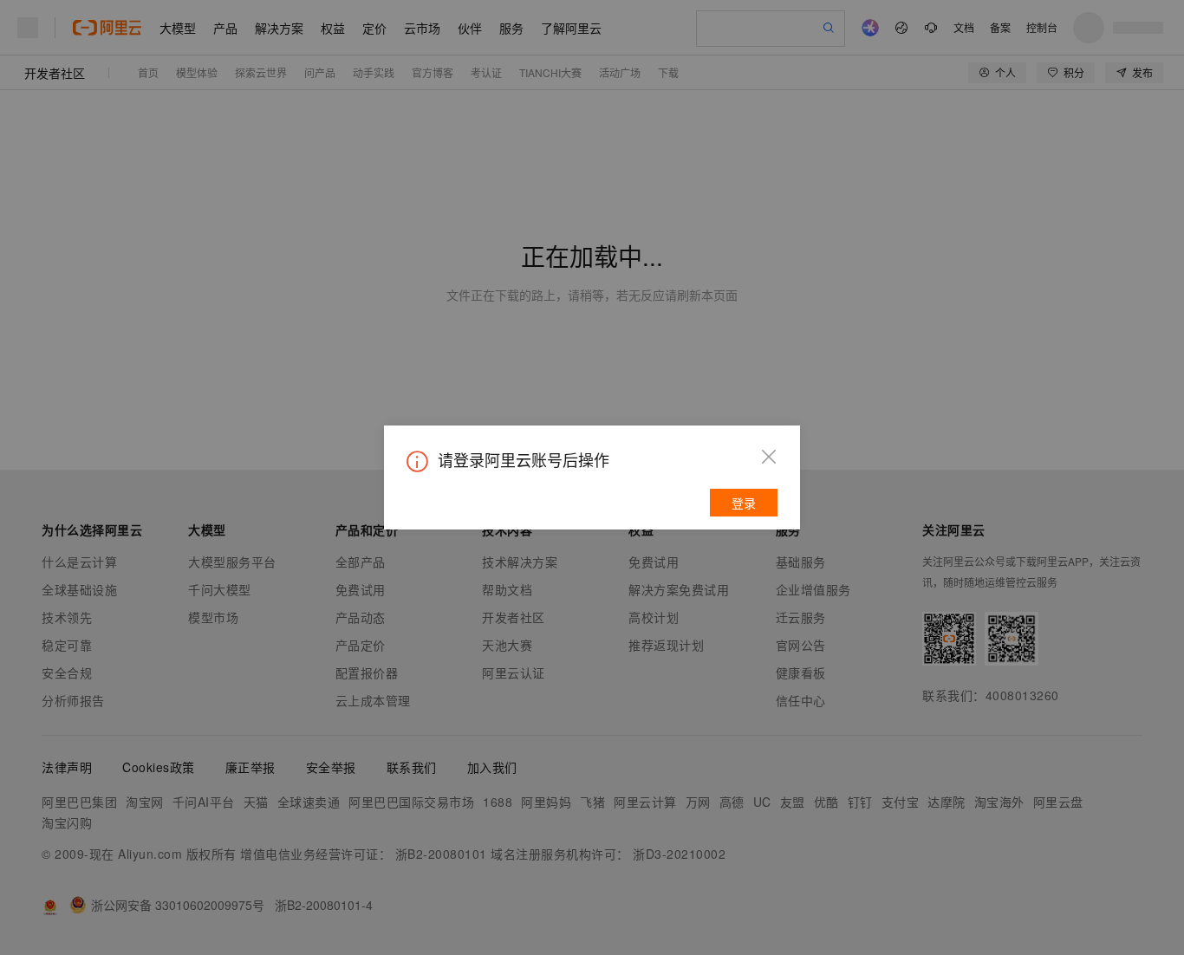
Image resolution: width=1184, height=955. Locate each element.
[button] (768, 456)
